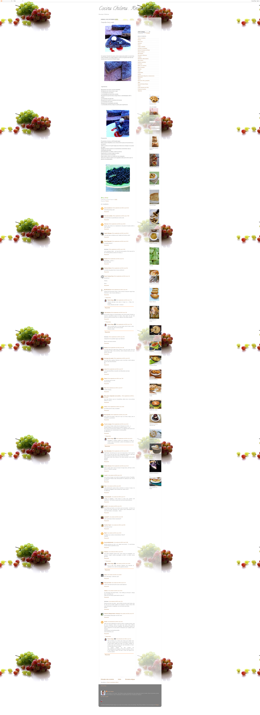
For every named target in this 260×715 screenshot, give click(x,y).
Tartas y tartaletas (141, 38)
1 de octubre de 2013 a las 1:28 (115, 475)
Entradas (153, 127)
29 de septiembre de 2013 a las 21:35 (117, 249)
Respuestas (108, 297)
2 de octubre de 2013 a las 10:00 (114, 574)
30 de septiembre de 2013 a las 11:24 (120, 424)
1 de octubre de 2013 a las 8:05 (118, 524)
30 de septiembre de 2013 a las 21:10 (120, 465)
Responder (106, 211)
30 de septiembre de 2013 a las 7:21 (124, 300)
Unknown (106, 223)
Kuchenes (140, 63)
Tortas (139, 85)
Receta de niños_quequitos (144, 80)
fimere (105, 378)
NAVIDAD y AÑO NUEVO (143, 58)
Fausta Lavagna (108, 424)
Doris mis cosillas (108, 215)
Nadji (105, 532)
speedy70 (106, 516)
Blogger (157, 704)
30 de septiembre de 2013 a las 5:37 (115, 369)
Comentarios (154, 129)
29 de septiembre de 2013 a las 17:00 (121, 215)
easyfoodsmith (107, 496)
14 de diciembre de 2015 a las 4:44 (114, 621)
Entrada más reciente (107, 679)
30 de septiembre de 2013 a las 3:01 (117, 336)
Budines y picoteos (142, 62)
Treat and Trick (107, 582)
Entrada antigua (130, 679)
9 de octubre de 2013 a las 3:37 (127, 613)
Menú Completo (141, 67)
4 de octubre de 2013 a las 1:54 (115, 601)
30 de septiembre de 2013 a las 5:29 (122, 358)
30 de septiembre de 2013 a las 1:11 (122, 276)
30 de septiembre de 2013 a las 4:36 (116, 347)
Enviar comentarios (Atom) (112, 682)
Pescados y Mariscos (142, 55)
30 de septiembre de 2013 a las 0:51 (120, 268)
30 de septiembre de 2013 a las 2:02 (119, 289)
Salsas (139, 78)
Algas (139, 82)
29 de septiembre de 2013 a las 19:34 (117, 223)
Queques (140, 43)
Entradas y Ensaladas (142, 48)
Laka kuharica (107, 312)
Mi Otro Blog (103, 685)
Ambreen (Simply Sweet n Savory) (112, 613)
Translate (148, 33)
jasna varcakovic (108, 207)
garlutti (106, 506)
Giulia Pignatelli (108, 241)
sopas (139, 70)
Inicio (119, 679)
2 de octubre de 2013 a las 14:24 (115, 590)
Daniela (106, 258)
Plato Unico (140, 41)
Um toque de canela (108, 358)
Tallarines (140, 90)
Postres (107, 201)
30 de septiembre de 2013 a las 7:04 (124, 324)
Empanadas (140, 72)
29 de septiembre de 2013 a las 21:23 (120, 241)
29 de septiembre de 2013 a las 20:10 (120, 233)
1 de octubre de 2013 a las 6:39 (116, 516)
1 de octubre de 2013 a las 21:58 (121, 542)
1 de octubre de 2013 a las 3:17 (118, 496)
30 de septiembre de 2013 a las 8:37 (114, 387)
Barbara (106, 347)
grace (105, 574)
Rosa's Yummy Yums (109, 276)
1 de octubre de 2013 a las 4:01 (115, 506)
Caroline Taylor (107, 524)
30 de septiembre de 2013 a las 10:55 (116, 406)
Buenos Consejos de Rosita (144, 50)
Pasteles (139, 69)
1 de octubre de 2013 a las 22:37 (116, 551)
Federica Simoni (108, 268)
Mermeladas (140, 53)
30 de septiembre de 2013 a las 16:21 (124, 438)
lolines (105, 406)
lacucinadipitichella (108, 542)
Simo (105, 486)
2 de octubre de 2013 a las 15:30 (123, 563)
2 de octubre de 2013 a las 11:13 (118, 582)
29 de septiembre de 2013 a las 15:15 (120, 207)
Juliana (106, 590)
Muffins (139, 74)
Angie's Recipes (108, 233)
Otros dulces (140, 60)
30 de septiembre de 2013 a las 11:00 (119, 414)
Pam (105, 387)
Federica (106, 551)
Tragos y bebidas (141, 46)
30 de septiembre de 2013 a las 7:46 (115, 378)
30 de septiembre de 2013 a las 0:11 (116, 258)
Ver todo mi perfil (104, 696)
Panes (139, 44)
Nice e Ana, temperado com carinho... (112, 395)
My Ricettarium (107, 289)
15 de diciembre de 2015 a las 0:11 (123, 638)
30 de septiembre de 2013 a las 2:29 (119, 312)
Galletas (139, 57)
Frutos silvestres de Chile (143, 87)
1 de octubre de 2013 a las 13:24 (114, 532)
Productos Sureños (142, 89)
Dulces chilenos (141, 51)
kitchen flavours (108, 465)
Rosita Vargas (111, 300)
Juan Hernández (108, 451)
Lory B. (106, 475)
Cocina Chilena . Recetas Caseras (130, 9)
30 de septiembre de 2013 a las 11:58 (120, 451)
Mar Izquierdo (107, 414)
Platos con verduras (142, 65)
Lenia (105, 369)
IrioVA (105, 621)
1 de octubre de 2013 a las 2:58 (114, 486)
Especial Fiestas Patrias (143, 84)
